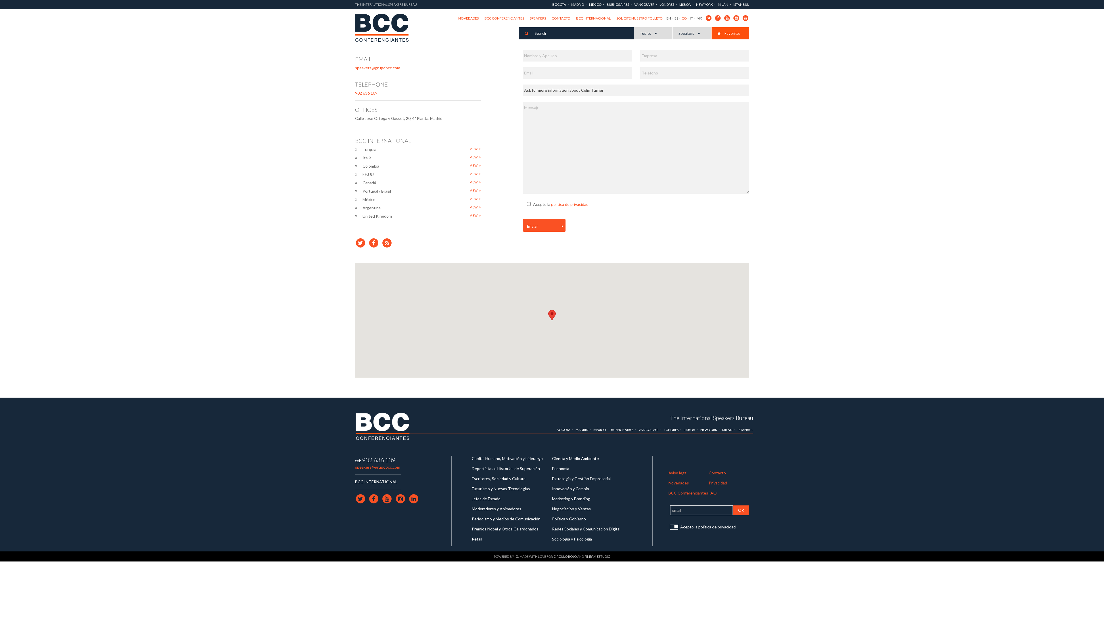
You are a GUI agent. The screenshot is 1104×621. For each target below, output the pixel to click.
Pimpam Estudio (597, 556)
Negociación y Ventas (571, 508)
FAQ (713, 492)
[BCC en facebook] (718, 17)
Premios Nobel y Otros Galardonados (505, 528)
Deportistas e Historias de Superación (506, 468)
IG (516, 556)
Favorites (732, 33)
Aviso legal (677, 472)
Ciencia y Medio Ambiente (575, 458)
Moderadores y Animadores (496, 508)
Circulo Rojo (565, 556)
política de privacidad (570, 204)
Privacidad (718, 482)
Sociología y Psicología (572, 538)
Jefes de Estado (486, 498)
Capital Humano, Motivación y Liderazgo (507, 458)
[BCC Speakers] (383, 425)
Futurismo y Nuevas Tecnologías (501, 488)
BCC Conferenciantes (504, 18)
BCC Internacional (593, 18)
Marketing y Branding (571, 498)
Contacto (561, 18)
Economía (560, 468)
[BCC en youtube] (727, 17)
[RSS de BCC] (387, 242)
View (474, 149)
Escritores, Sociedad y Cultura (499, 478)
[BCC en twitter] (709, 17)
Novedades (468, 18)
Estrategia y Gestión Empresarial (581, 478)
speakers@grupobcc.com (377, 67)
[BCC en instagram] (736, 17)
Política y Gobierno (569, 518)
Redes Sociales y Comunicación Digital (586, 528)
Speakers (538, 18)
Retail (477, 538)
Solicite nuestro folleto (639, 18)
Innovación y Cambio (570, 488)
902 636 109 (366, 93)
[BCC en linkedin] (745, 17)
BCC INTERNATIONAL (376, 481)
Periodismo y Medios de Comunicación (506, 518)
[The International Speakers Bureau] (385, 28)
